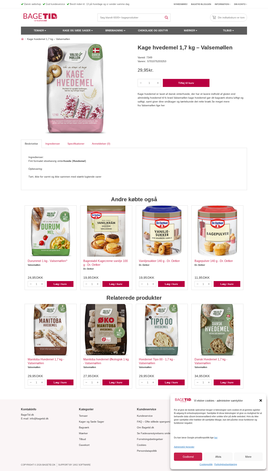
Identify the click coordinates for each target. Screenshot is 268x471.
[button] (261, 400)
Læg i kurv (60, 284)
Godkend (188, 456)
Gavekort (84, 444)
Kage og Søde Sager (76, 30)
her (215, 437)
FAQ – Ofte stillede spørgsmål (154, 421)
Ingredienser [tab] (52, 143)
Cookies (141, 444)
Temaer (39, 30)
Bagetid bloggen (201, 4)
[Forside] (22, 39)
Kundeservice (145, 415)
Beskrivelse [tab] (31, 143)
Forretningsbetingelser (150, 439)
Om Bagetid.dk (145, 427)
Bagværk (84, 427)
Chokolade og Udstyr (153, 30)
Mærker (189, 30)
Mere (248, 456)
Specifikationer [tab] (75, 143)
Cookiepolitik (206, 464)
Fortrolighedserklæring (225, 464)
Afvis (218, 456)
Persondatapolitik (147, 450)
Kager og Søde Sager (91, 421)
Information (222, 4)
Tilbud (227, 30)
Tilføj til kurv (186, 82)
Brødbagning (114, 30)
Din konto (240, 4)
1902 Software (82, 465)
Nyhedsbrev (180, 4)
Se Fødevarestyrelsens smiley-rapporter (160, 433)
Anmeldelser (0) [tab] (101, 143)
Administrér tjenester (184, 447)
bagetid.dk (48, 465)
